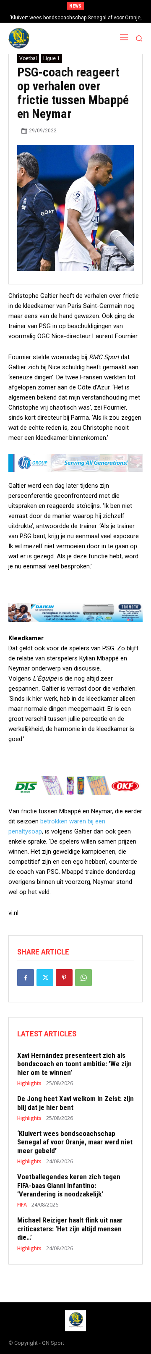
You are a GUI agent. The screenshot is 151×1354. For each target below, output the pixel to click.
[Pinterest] (64, 977)
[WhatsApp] (83, 977)
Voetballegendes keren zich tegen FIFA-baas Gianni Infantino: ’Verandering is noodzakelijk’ (68, 1185)
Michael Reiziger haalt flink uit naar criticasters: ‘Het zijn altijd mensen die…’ (69, 1228)
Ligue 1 (51, 58)
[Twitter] (44, 977)
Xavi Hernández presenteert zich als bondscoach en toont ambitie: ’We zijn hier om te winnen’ (74, 1064)
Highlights (29, 1083)
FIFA (22, 1204)
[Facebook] (25, 977)
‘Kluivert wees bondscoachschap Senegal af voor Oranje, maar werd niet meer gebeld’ (75, 1142)
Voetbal (28, 58)
